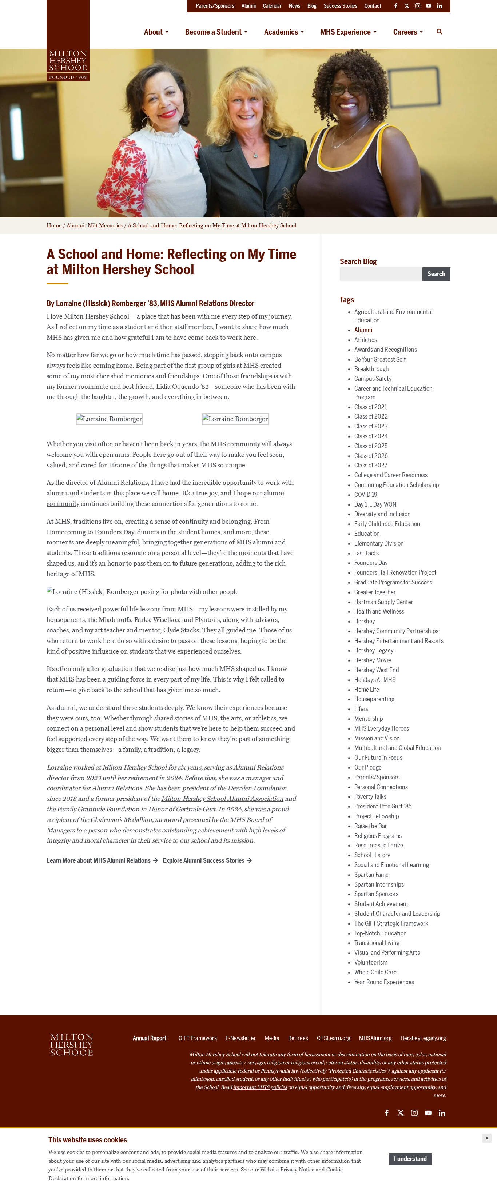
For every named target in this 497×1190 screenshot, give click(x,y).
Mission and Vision (377, 738)
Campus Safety (373, 378)
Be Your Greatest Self (380, 359)
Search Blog (358, 261)
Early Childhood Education (387, 523)
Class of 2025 (371, 446)
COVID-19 (365, 494)
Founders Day (371, 562)
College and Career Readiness (391, 475)
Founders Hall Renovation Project (395, 572)
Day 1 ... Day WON (375, 504)
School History (372, 855)
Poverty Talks (370, 796)
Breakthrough (371, 368)
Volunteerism (370, 962)
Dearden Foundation (257, 788)
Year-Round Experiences (384, 982)
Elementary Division (379, 543)
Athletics (365, 339)
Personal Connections (381, 787)
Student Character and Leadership (397, 913)
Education (367, 533)
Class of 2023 (371, 426)
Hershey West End (376, 670)
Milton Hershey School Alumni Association (222, 799)
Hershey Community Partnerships (396, 631)
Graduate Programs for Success (393, 582)
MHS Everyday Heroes (381, 728)
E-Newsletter (241, 1038)
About (153, 32)
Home (54, 225)
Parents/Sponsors (376, 777)
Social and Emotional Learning (391, 864)
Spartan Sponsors (376, 894)
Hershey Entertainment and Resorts (399, 640)
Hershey (364, 621)
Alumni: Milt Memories (95, 225)
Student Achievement (381, 903)
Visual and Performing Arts (387, 952)
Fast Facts (366, 553)
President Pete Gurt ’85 (383, 806)
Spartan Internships (379, 884)
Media (272, 1038)
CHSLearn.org (333, 1038)
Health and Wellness (379, 611)
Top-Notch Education (380, 933)
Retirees (298, 1038)
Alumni (363, 330)
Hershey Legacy (374, 650)
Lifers (361, 708)
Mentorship (368, 718)
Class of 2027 (370, 465)
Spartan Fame (371, 874)
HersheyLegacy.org (423, 1038)
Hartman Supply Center (383, 602)
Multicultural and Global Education (397, 747)
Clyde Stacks (181, 630)
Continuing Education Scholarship (396, 484)
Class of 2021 (370, 407)
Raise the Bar (370, 826)
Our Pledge (368, 767)
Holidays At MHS (374, 679)
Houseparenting (374, 699)
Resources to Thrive (378, 845)
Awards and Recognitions (385, 349)
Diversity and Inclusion (382, 514)
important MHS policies (260, 1087)
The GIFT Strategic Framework (391, 923)
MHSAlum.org (375, 1038)
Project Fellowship (376, 816)
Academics (281, 32)
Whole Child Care (375, 972)
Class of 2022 (371, 416)
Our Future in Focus (378, 757)
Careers (405, 32)
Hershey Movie (372, 660)
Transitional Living (376, 942)
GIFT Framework (198, 1038)
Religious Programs (378, 835)
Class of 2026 (371, 455)
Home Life (366, 689)
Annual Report (149, 1038)
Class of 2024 (371, 436)
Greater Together (375, 592)
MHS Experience (346, 32)
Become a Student (213, 32)
